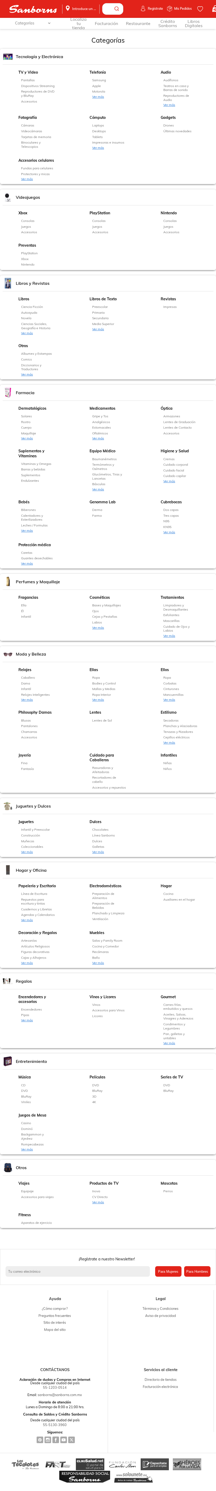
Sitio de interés (54, 1322)
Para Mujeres (168, 1272)
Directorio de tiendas (160, 1379)
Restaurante (138, 23)
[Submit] (117, 8)
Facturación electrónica (160, 1386)
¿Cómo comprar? (55, 1308)
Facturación (106, 23)
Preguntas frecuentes (54, 1316)
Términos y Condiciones (160, 1308)
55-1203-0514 (55, 1387)
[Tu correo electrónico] (79, 1271)
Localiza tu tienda (78, 23)
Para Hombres (197, 1272)
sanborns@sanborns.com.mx (60, 1395)
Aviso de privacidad (160, 1316)
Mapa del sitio (55, 1329)
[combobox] (112, 9)
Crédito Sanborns (167, 23)
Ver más (98, 97)
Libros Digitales (194, 23)
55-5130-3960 (55, 1425)
